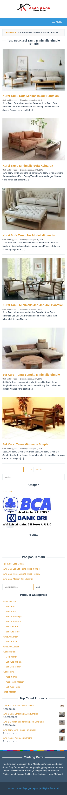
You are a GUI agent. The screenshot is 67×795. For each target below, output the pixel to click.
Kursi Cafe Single (14, 616)
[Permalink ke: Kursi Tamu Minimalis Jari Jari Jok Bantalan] (33, 280)
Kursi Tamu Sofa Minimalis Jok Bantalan (30, 96)
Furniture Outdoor (10, 646)
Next (38, 469)
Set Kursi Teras (13, 686)
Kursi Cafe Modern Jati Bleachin (17, 578)
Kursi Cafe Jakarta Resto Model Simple (21, 568)
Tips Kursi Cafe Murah (13, 563)
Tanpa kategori (9, 691)
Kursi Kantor (11, 641)
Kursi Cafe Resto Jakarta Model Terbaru (21, 573)
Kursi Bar (10, 606)
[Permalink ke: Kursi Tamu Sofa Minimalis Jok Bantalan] (33, 71)
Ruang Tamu (8, 671)
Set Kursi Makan (13, 661)
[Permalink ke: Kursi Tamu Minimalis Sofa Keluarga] (33, 140)
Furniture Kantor (10, 636)
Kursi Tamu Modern (15, 681)
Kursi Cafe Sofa (13, 621)
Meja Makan (11, 656)
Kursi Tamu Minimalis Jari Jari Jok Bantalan (33, 305)
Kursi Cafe (7, 491)
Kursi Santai (11, 676)
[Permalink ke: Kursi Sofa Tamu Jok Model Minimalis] (33, 210)
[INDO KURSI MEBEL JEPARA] (33, 6)
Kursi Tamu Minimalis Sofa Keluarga (27, 165)
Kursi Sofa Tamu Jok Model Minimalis (28, 235)
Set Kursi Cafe (13, 631)
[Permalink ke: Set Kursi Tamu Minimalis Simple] (33, 419)
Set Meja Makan (13, 666)
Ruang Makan (8, 651)
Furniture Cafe (9, 601)
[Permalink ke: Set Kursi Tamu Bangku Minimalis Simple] (33, 349)
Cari (38, 586)
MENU (59, 22)
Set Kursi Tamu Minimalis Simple (25, 444)
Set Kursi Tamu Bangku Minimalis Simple (31, 374)
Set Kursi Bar (12, 626)
